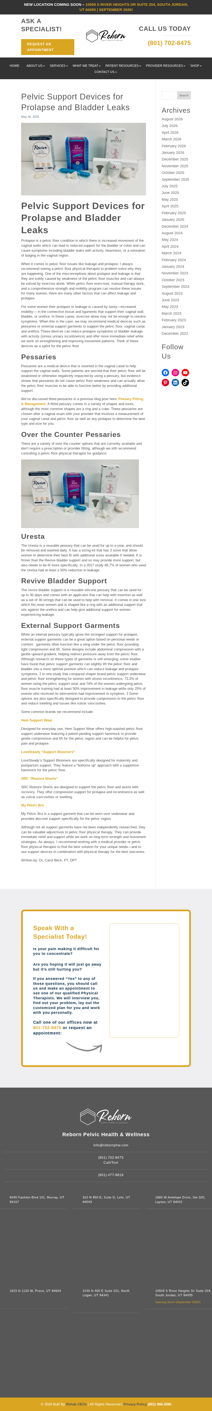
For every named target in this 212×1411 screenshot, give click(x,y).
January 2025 (173, 220)
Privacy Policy (135, 1404)
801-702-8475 (47, 1027)
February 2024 (174, 260)
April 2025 (170, 206)
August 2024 (172, 233)
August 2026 (172, 119)
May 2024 (170, 240)
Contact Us (104, 72)
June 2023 (170, 300)
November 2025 (175, 166)
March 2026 (171, 139)
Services (57, 65)
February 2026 (174, 146)
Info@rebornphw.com (110, 1145)
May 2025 (170, 199)
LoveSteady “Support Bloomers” (48, 752)
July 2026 (170, 126)
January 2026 (173, 153)
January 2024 (173, 266)
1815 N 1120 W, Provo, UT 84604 (35, 1291)
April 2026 (170, 132)
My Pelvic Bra (32, 805)
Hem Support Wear (36, 720)
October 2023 (173, 280)
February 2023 (174, 320)
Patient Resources (122, 65)
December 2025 (175, 159)
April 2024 (170, 246)
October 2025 (173, 173)
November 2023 (175, 273)
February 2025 (174, 213)
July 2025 (170, 186)
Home (14, 65)
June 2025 (170, 193)
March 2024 (171, 253)
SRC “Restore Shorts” (39, 779)
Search (184, 95)
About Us (34, 65)
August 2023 (172, 293)
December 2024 (175, 226)
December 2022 (175, 333)
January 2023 (173, 327)
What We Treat (85, 65)
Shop (194, 65)
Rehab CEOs (76, 1404)
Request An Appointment (40, 46)
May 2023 (170, 307)
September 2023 (175, 287)
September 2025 (175, 179)
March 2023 (171, 313)
